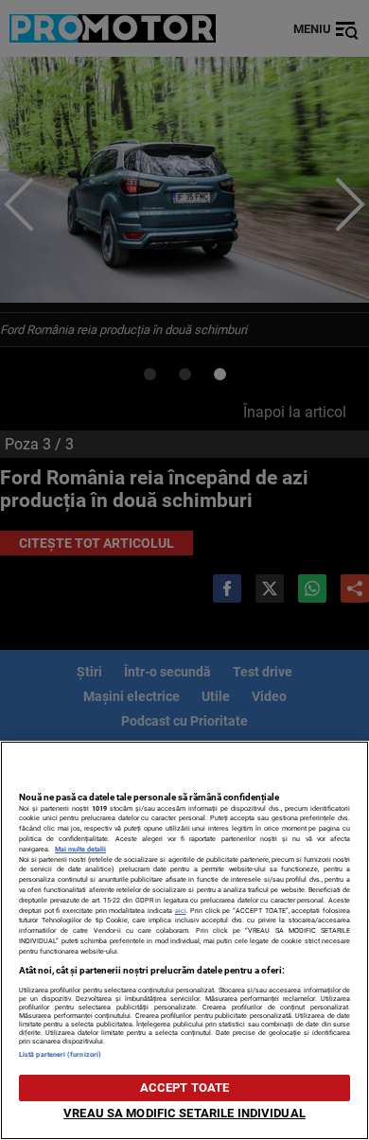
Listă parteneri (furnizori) (60, 1054)
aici (180, 910)
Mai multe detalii (80, 849)
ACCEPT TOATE (185, 1087)
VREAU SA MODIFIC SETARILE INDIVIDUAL (184, 1113)
